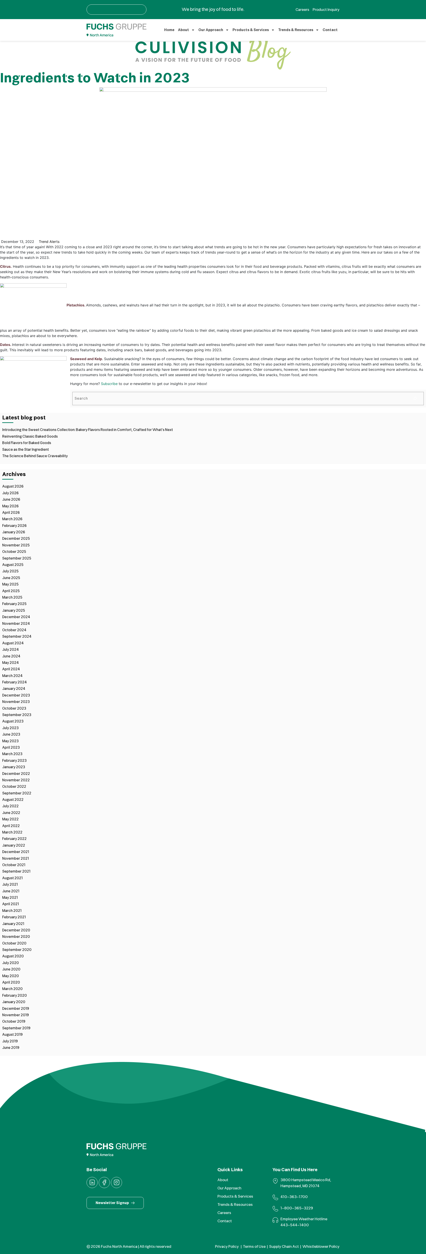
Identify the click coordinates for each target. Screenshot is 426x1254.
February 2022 (14, 839)
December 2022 (16, 774)
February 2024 (14, 682)
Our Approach (210, 30)
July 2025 (10, 571)
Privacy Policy (227, 1246)
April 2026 (11, 512)
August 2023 (13, 721)
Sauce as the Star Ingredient (25, 449)
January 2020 (13, 1002)
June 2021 (10, 891)
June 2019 (10, 1048)
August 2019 (12, 1034)
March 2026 (12, 519)
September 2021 (16, 871)
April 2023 (11, 747)
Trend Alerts (49, 241)
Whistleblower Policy (320, 1246)
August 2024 (13, 643)
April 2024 (11, 669)
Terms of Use (254, 1246)
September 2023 (16, 715)
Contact (330, 30)
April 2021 (10, 904)
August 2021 (12, 878)
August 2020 (13, 956)
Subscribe (109, 383)
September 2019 (16, 1028)
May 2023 (10, 741)
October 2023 (14, 708)
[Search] (414, 398)
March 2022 (12, 832)
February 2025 (14, 604)
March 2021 (12, 911)
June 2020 (11, 969)
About (183, 30)
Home (169, 30)
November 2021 (15, 858)
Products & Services (251, 30)
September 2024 (17, 636)
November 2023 (16, 702)
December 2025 (16, 538)
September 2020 (17, 950)
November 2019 (15, 1015)
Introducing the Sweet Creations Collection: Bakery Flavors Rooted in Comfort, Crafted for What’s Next (87, 430)
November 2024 (16, 623)
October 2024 (14, 630)
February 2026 (14, 526)
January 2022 (13, 845)
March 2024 (12, 676)
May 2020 (10, 976)
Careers (224, 1213)
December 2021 (15, 852)
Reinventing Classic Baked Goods (30, 436)
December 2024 (16, 617)
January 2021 (13, 924)
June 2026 (11, 499)
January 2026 (13, 532)
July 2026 (10, 493)
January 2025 (13, 610)
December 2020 (16, 930)
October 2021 (13, 865)
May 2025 (10, 584)
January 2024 (13, 688)
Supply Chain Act (284, 1246)
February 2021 (14, 917)
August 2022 (13, 800)
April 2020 (11, 982)
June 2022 (11, 813)
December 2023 (16, 695)
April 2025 (11, 591)
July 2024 (10, 649)
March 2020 (12, 989)
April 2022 (11, 826)
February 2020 (14, 995)
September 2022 (16, 793)
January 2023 (13, 767)
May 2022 (10, 819)
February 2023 (14, 760)
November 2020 (16, 937)
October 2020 (14, 943)
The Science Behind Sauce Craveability (35, 456)
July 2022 (10, 806)
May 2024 (10, 663)
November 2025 (16, 545)
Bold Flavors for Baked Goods (26, 443)
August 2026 (13, 486)
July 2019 (10, 1041)
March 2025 (12, 597)
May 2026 (10, 506)
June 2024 (11, 656)
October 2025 (14, 552)
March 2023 (12, 754)
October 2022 (14, 786)
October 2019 (13, 1021)
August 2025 (13, 565)
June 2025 (11, 578)
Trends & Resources (295, 30)
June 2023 (11, 734)
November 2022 (16, 780)
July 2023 (10, 728)
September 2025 (16, 558)
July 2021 (10, 884)
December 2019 (15, 1008)
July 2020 (10, 963)
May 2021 (10, 897)
